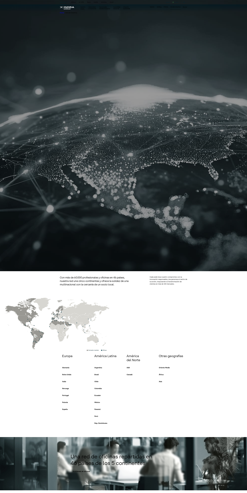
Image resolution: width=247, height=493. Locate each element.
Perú (96, 416)
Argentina (98, 368)
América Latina (105, 356)
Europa (67, 356)
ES (184, 2)
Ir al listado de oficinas (81, 471)
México (97, 402)
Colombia (98, 388)
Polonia (65, 402)
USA (128, 368)
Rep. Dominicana (100, 423)
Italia (64, 381)
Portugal (65, 395)
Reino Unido (66, 375)
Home (62, 13)
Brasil (96, 375)
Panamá (97, 409)
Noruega (65, 388)
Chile (96, 381)
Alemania (65, 368)
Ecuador (97, 395)
